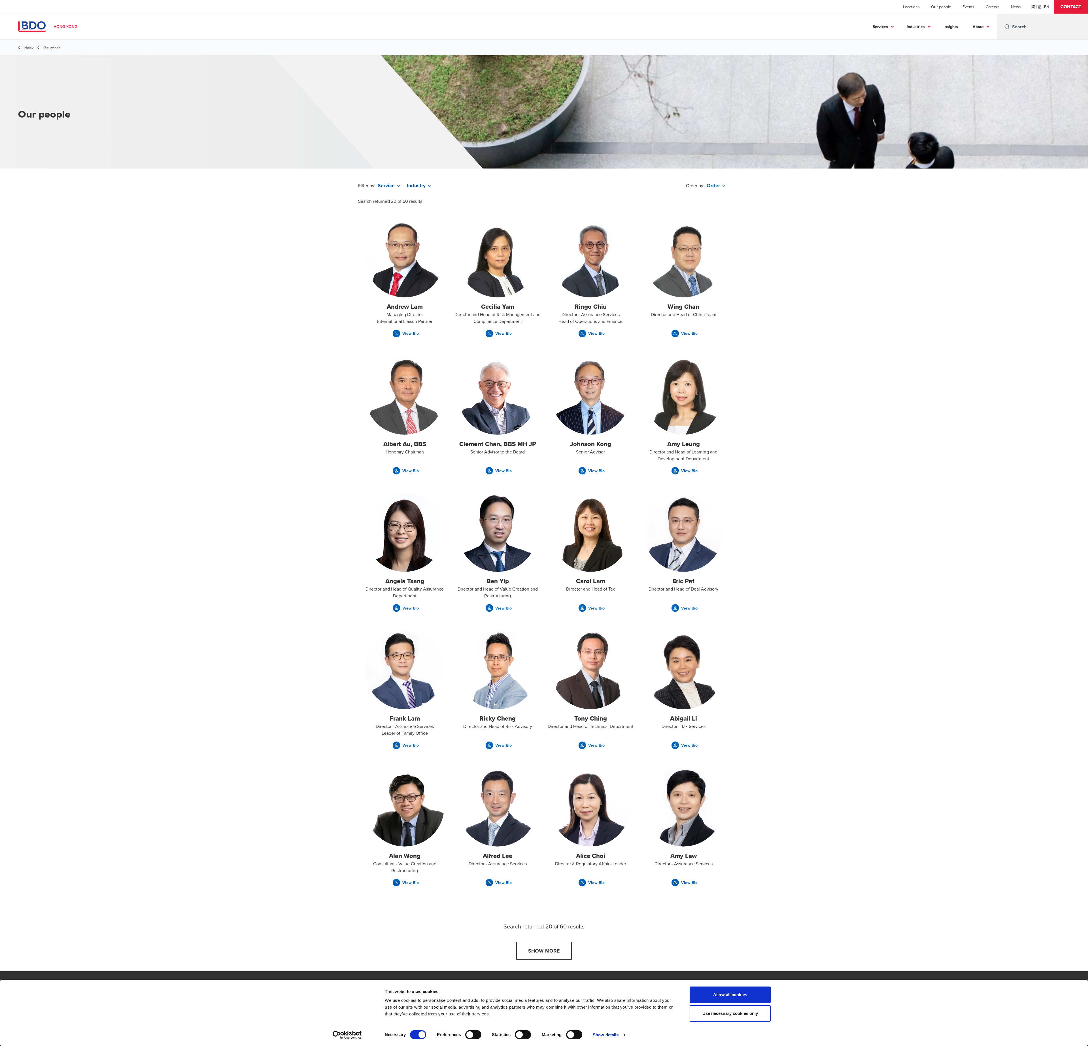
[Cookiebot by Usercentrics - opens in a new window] (347, 1035)
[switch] (473, 1034)
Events (968, 7)
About (978, 26)
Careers (993, 7)
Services (880, 26)
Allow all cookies (730, 994)
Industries (916, 26)
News (1016, 7)
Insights (951, 26)
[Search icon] (1007, 26)
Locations (911, 7)
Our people (941, 7)
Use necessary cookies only (730, 1013)
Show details (606, 1034)
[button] (1071, 7)
